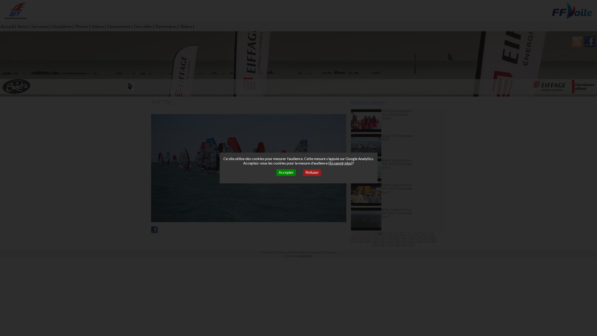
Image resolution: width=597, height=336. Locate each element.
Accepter (286, 173)
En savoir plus (340, 163)
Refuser (312, 173)
